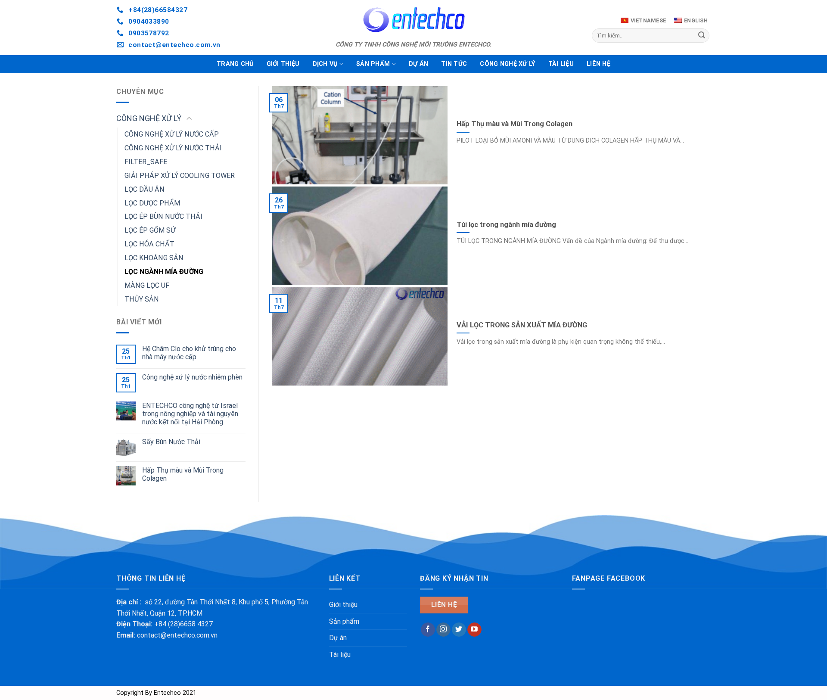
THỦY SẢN (141, 299)
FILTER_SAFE (145, 162)
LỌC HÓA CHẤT (149, 244)
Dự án (418, 64)
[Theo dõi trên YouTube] (474, 629)
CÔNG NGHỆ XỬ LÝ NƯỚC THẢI (173, 148)
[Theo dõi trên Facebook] (428, 629)
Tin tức (454, 64)
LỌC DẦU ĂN (144, 189)
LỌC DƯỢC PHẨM (152, 203)
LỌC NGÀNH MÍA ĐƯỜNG (163, 272)
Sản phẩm (373, 64)
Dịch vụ (325, 64)
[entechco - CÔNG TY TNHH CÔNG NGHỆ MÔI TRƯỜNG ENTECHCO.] (413, 19)
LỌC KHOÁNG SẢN (153, 258)
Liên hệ (598, 64)
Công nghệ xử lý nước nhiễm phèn (192, 377)
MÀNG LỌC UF (146, 285)
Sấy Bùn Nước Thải (171, 442)
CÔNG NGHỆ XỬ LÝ (507, 64)
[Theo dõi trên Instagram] (443, 629)
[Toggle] (189, 119)
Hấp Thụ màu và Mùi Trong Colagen (183, 474)
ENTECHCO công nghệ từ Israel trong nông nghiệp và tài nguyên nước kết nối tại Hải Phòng (190, 413)
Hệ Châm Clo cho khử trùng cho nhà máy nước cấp (189, 353)
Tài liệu (561, 64)
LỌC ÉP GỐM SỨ (149, 230)
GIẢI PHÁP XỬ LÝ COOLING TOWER (179, 175)
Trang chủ (235, 64)
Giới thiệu (283, 64)
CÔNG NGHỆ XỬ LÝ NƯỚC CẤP (171, 134)
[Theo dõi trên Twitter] (459, 629)
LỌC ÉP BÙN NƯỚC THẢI (163, 216)
